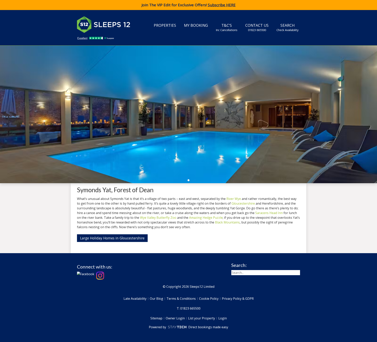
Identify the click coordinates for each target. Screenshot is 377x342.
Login (222, 318)
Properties (165, 25)
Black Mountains (227, 222)
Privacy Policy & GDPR (238, 298)
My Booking (196, 25)
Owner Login (175, 318)
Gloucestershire (243, 203)
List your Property (201, 318)
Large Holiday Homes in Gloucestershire (112, 238)
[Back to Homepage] (106, 24)
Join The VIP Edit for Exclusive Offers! (189, 4)
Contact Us (257, 27)
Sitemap (156, 318)
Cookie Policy (209, 298)
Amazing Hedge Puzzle (206, 217)
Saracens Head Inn (269, 213)
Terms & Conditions (181, 298)
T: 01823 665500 (188, 308)
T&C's (226, 27)
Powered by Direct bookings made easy (188, 327)
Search (287, 27)
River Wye (233, 199)
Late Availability (135, 298)
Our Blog (156, 298)
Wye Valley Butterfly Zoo (158, 217)
